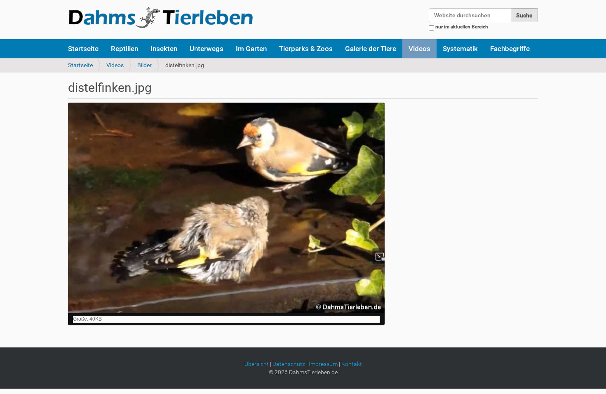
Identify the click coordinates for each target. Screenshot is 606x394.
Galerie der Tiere (370, 49)
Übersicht (256, 364)
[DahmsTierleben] (160, 17)
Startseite (83, 49)
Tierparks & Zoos (306, 49)
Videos (419, 49)
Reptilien (124, 49)
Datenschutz (288, 364)
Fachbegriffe (510, 49)
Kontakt (351, 364)
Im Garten (251, 49)
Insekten (163, 49)
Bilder (144, 65)
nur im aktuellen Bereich (461, 27)
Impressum (323, 364)
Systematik (460, 49)
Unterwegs (206, 49)
